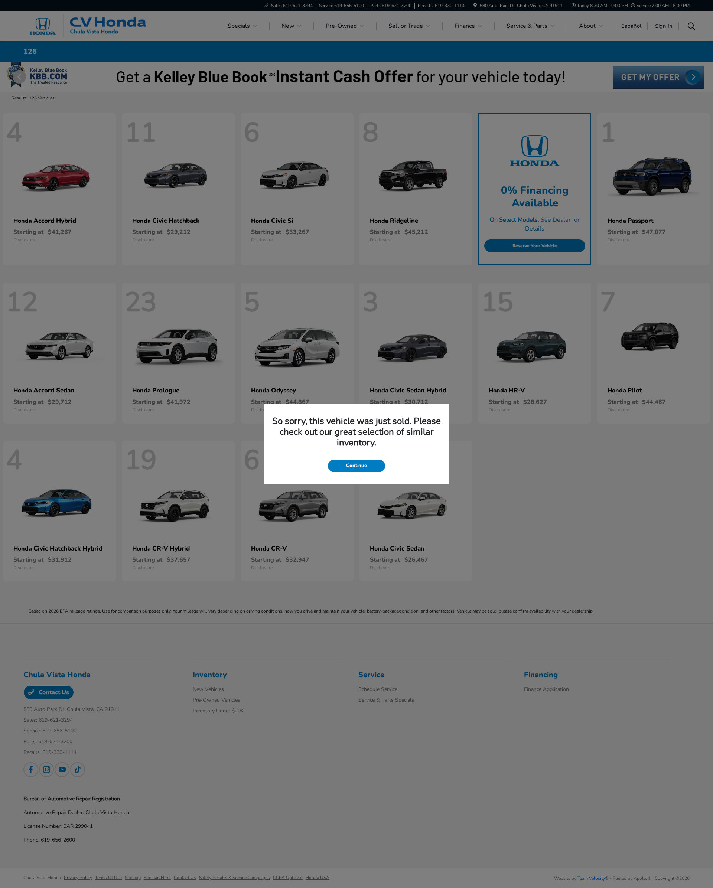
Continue (356, 465)
